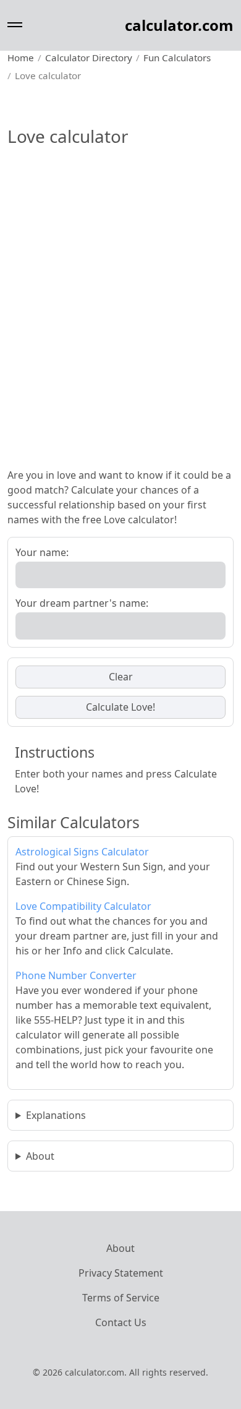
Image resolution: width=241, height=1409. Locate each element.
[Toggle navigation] (14, 25)
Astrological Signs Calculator (82, 852)
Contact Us (120, 1322)
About (40, 1156)
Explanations (56, 1115)
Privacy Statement (120, 1273)
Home (20, 57)
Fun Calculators (177, 57)
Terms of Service (120, 1297)
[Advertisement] (120, 332)
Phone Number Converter (76, 975)
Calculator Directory (88, 57)
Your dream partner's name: (81, 603)
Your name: (42, 552)
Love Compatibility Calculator (83, 906)
